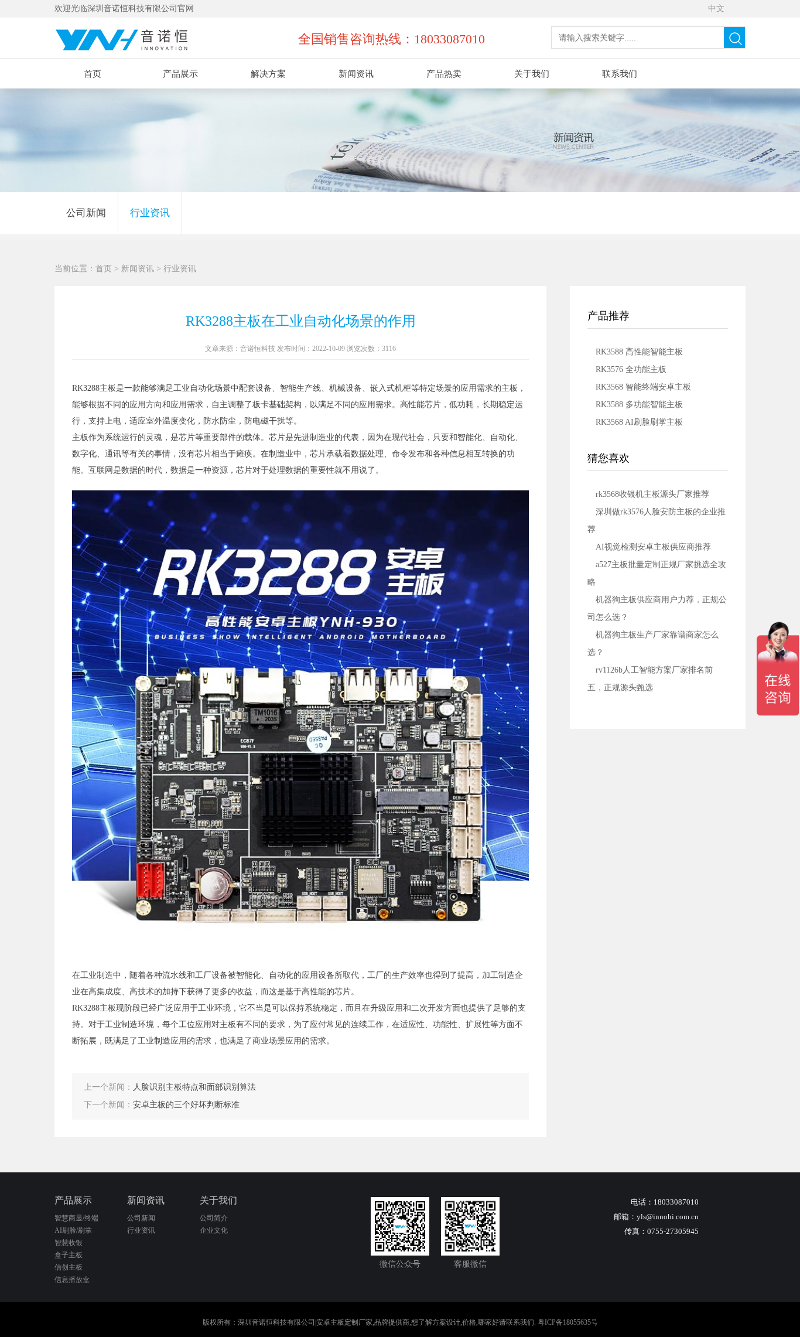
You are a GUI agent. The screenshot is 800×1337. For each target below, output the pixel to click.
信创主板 (68, 1267)
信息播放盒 (72, 1279)
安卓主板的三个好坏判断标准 (186, 1104)
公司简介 (214, 1218)
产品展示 (180, 74)
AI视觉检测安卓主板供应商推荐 (653, 547)
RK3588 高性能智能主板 (639, 351)
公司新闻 (86, 213)
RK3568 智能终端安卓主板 (643, 387)
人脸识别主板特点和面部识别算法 (194, 1087)
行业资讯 (150, 213)
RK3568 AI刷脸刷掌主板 (639, 422)
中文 (716, 8)
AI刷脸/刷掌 (73, 1230)
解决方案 (268, 74)
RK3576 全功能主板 (631, 369)
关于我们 (531, 74)
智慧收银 (68, 1243)
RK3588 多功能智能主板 (639, 404)
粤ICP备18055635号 (568, 1322)
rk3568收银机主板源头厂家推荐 (652, 494)
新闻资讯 (356, 74)
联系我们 (619, 74)
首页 (92, 74)
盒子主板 (68, 1255)
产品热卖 (443, 74)
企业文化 (214, 1230)
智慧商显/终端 (76, 1218)
